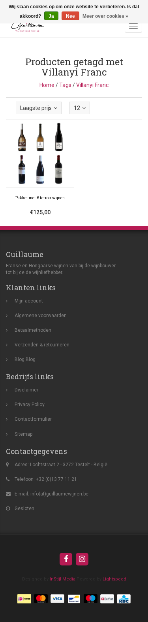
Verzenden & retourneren (42, 345)
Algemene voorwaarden (41, 315)
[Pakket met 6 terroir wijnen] (40, 173)
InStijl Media (62, 579)
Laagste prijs (36, 108)
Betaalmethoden (33, 330)
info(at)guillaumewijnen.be (59, 494)
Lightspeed (114, 579)
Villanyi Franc (92, 85)
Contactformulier (33, 419)
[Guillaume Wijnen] (25, 26)
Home (46, 85)
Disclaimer (26, 390)
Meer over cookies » (105, 16)
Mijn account (29, 301)
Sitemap (23, 434)
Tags (65, 85)
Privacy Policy (30, 404)
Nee (70, 16)
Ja (51, 16)
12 (77, 108)
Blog (19, 359)
